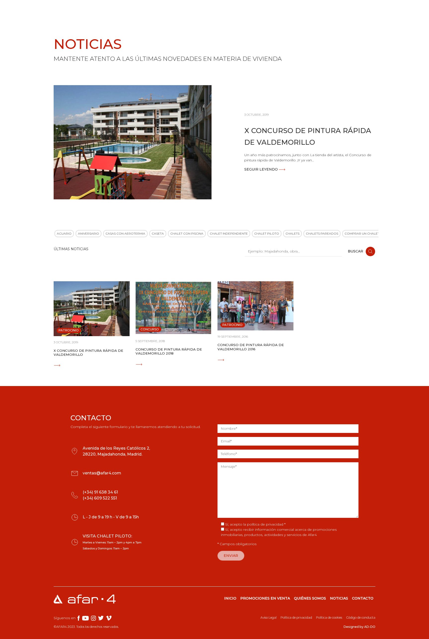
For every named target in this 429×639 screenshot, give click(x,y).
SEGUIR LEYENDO (261, 169)
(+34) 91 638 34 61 (100, 492)
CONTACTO (362, 598)
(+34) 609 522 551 (100, 498)
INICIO (230, 598)
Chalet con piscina (186, 233)
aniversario (88, 233)
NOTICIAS (339, 598)
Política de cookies (329, 617)
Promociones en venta (183, 9)
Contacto (357, 9)
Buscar (356, 251)
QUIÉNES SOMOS (310, 598)
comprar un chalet (362, 233)
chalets (292, 233)
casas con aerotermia (125, 233)
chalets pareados (322, 233)
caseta (158, 233)
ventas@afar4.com (102, 473)
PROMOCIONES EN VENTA (265, 598)
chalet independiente (229, 233)
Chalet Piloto (266, 233)
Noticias (267, 9)
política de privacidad (265, 524)
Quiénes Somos (236, 9)
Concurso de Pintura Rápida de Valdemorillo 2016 (250, 347)
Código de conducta (360, 617)
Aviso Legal (268, 617)
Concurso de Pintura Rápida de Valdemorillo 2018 (169, 351)
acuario (64, 233)
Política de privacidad (296, 617)
